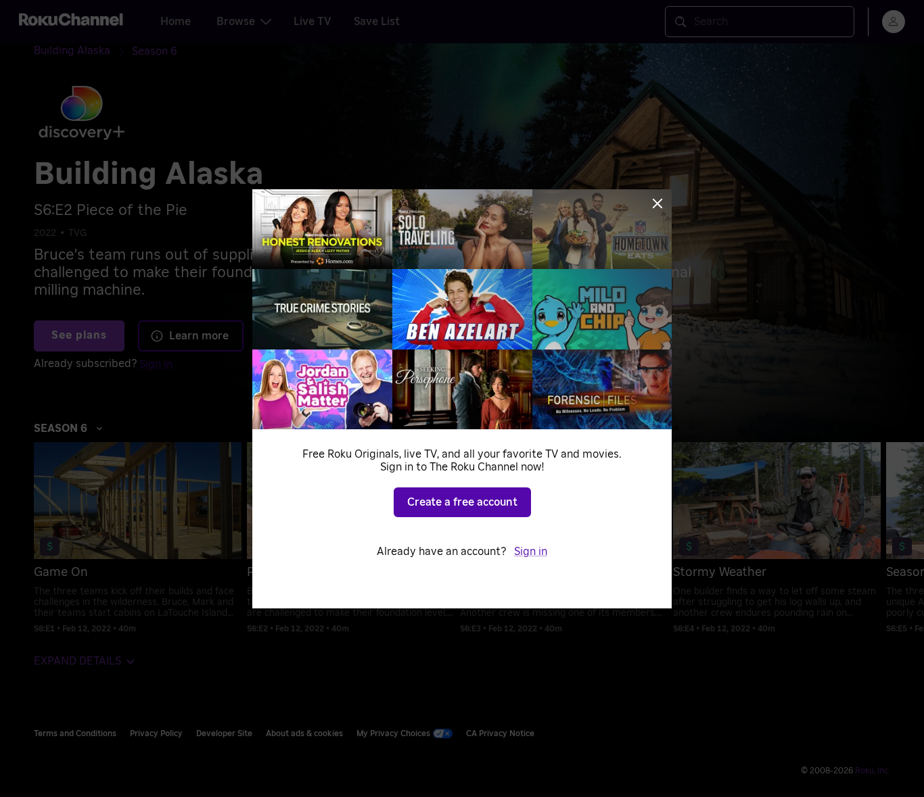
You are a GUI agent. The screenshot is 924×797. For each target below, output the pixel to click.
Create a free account (462, 502)
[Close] (657, 203)
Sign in (530, 551)
